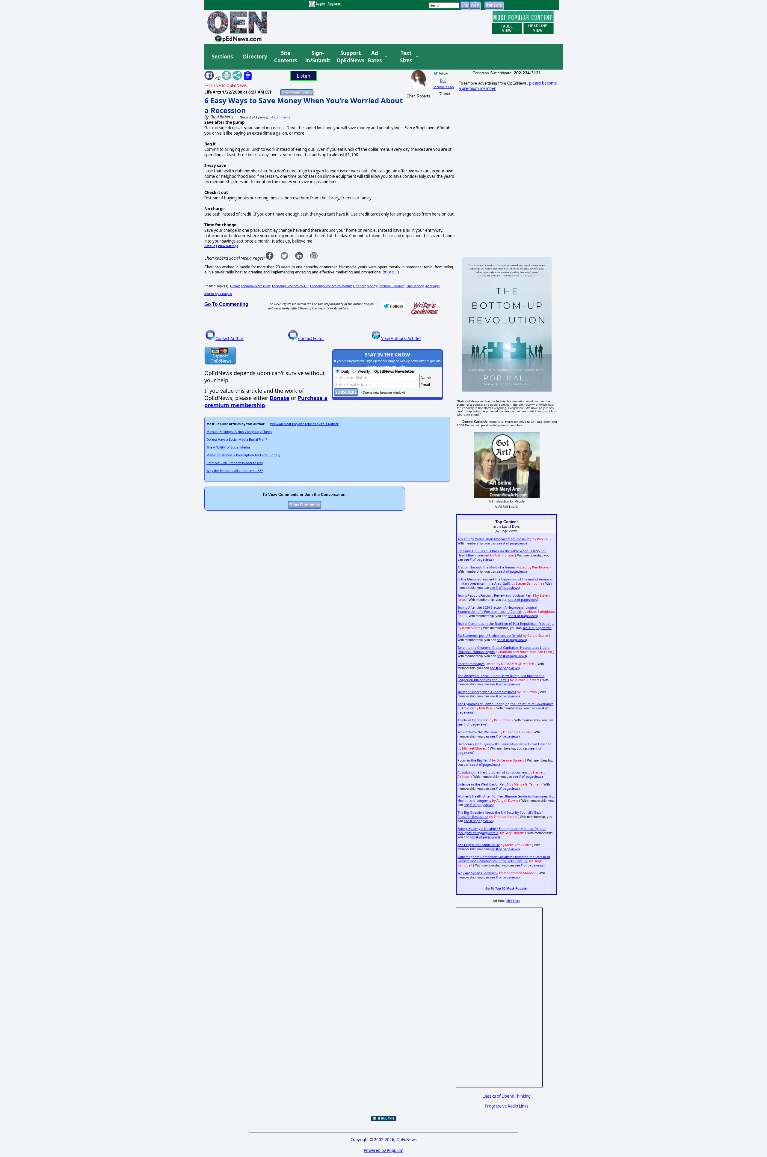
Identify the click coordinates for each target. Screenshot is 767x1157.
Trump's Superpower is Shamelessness (487, 692)
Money (372, 286)
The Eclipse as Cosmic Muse (479, 845)
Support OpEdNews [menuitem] (348, 56)
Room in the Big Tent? (474, 760)
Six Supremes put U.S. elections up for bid (490, 636)
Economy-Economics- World (330, 286)
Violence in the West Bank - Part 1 (483, 784)
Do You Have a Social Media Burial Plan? (236, 439)
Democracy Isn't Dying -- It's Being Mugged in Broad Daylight (504, 744)
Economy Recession (255, 286)
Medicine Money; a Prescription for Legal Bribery (243, 455)
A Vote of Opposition (473, 720)
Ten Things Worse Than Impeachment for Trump (495, 539)
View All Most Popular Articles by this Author (304, 424)
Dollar (234, 286)
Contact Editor (311, 338)
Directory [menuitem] (254, 56)
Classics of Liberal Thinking (506, 1096)
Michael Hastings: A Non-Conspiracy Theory (239, 432)
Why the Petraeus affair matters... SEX (234, 471)
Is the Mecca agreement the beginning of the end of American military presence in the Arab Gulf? (505, 581)
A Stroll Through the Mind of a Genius (487, 567)
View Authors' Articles (401, 338)
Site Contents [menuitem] (285, 56)
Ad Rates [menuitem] (375, 56)
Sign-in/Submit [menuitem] (317, 56)
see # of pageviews (511, 543)
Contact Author (229, 338)
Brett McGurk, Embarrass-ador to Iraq (234, 463)
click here (513, 901)
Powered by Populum (383, 1150)
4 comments (280, 117)
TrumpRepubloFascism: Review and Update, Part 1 (496, 595)
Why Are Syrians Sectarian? (478, 873)
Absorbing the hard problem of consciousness (493, 772)
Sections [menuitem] (222, 56)
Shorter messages (471, 664)
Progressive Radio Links (506, 1106)
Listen (303, 76)
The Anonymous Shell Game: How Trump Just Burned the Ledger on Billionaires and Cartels (501, 678)
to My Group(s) (218, 294)
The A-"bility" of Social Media (228, 447)
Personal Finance (391, 286)
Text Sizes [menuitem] (406, 56)
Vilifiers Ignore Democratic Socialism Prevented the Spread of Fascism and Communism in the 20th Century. (504, 859)
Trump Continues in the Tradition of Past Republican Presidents (506, 624)
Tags (432, 286)
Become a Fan (443, 87)
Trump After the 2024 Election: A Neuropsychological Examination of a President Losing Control (497, 609)
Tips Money (415, 286)
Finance (359, 286)
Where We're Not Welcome (478, 732)
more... (391, 272)
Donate (279, 397)
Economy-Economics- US (290, 286)
